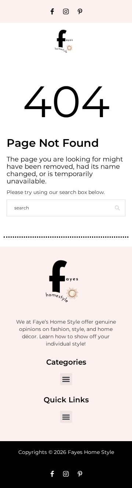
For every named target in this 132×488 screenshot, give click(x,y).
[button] (66, 379)
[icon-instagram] (66, 11)
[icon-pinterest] (80, 11)
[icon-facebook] (52, 11)
